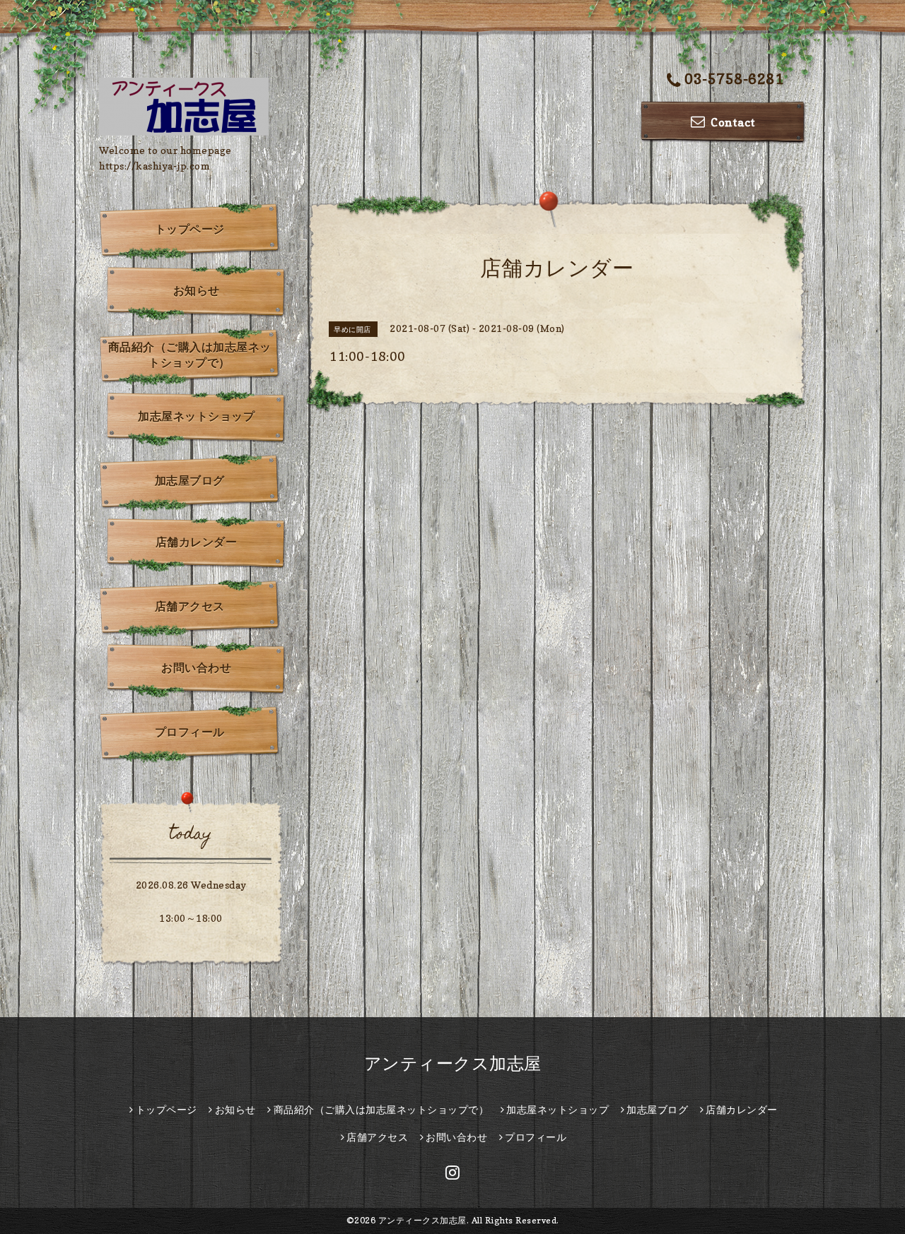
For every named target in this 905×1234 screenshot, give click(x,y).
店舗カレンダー (197, 542)
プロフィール (190, 732)
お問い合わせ (196, 667)
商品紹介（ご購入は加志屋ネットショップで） (190, 354)
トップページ (190, 229)
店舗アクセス (190, 606)
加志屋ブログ (190, 480)
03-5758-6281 (733, 79)
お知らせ (196, 290)
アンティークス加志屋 (453, 1063)
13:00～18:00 (191, 918)
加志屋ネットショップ (196, 416)
